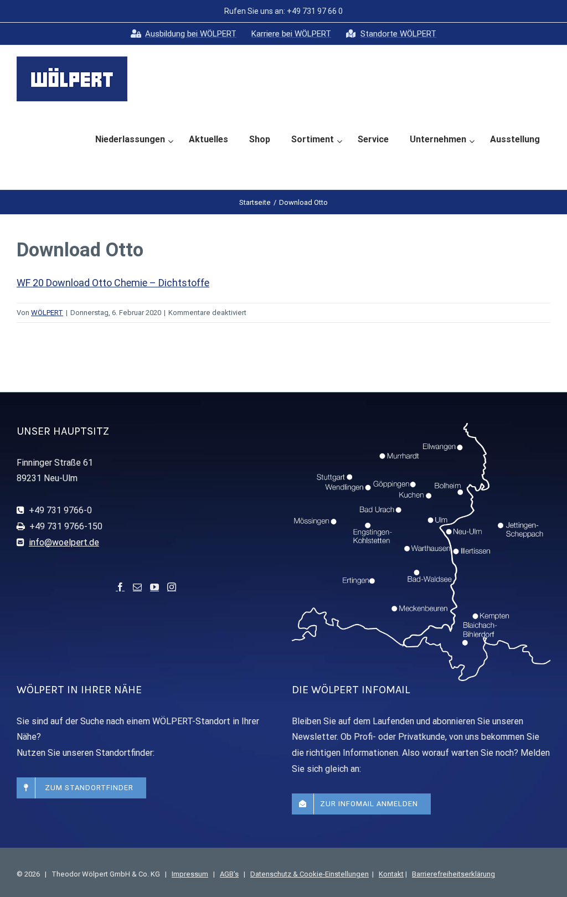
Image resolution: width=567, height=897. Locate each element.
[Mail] (137, 586)
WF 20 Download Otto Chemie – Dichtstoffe (113, 282)
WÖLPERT (47, 312)
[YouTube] (154, 586)
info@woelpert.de (64, 542)
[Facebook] (120, 586)
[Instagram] (171, 586)
